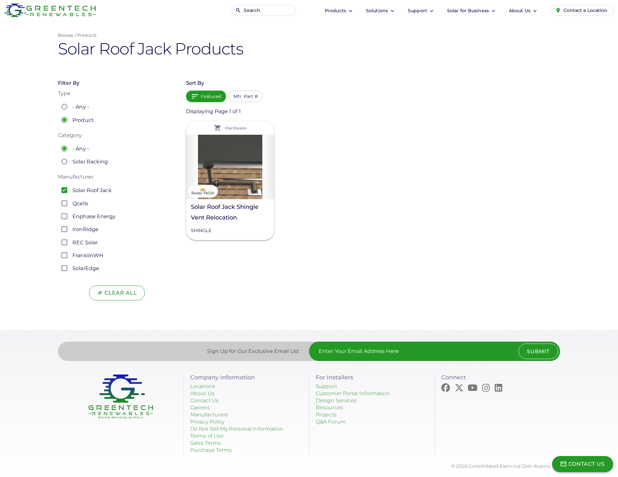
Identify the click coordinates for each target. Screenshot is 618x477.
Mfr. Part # (245, 96)
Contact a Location (586, 10)
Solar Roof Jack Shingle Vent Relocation (224, 212)
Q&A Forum (331, 422)
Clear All (121, 293)
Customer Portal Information (353, 393)
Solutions (377, 11)
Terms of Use (207, 436)
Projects (326, 415)
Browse (66, 35)
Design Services (336, 400)
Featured (211, 96)
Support (418, 11)
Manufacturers (209, 415)
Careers (200, 407)
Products (336, 11)
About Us (520, 11)
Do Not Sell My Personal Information (237, 429)
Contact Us (204, 400)
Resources (329, 407)
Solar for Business (468, 11)
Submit (538, 351)
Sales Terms (205, 443)
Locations (202, 386)
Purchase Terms (211, 450)
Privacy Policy (207, 422)
